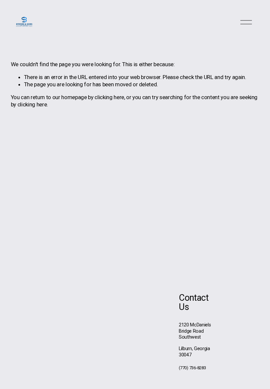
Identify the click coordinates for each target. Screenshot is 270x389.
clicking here (109, 97)
